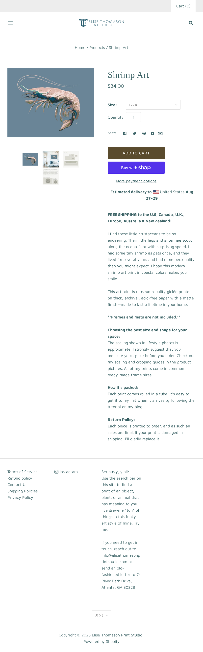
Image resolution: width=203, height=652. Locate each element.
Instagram (68, 471)
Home (80, 47)
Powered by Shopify (101, 641)
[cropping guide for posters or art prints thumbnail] (50, 176)
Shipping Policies (22, 491)
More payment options (136, 181)
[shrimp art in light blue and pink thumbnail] (30, 159)
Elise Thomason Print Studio (117, 635)
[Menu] (10, 23)
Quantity (116, 117)
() (183, 6)
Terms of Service (22, 471)
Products (97, 47)
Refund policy (19, 478)
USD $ (99, 615)
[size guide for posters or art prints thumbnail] (71, 159)
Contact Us (17, 484)
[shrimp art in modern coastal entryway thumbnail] (50, 159)
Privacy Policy (20, 497)
